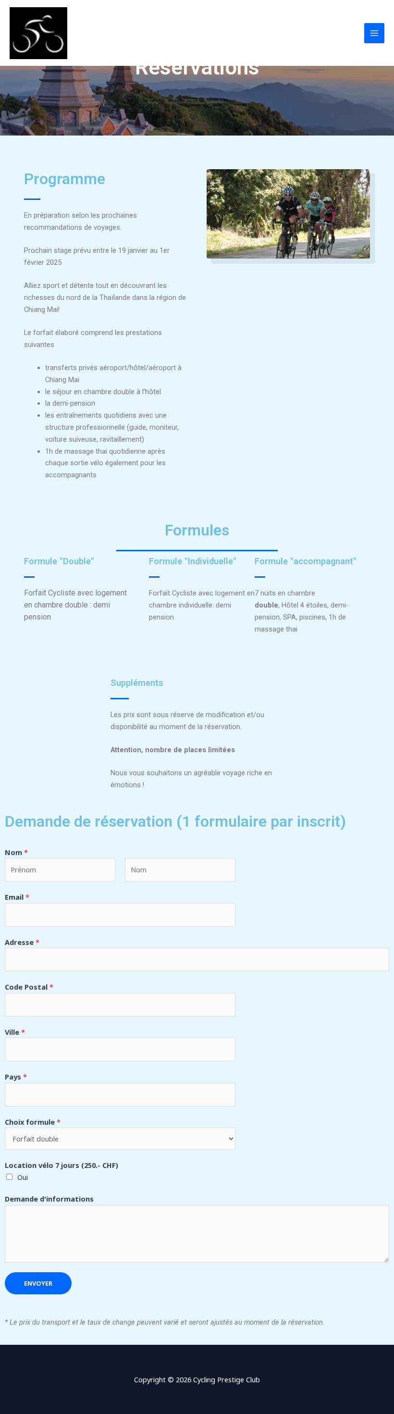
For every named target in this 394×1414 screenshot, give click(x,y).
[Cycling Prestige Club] (38, 33)
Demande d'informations (49, 1198)
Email (17, 897)
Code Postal (29, 987)
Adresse (22, 942)
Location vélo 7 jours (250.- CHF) (61, 1165)
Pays (16, 1076)
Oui (22, 1177)
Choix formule (33, 1122)
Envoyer (38, 1283)
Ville (15, 1032)
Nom (16, 852)
